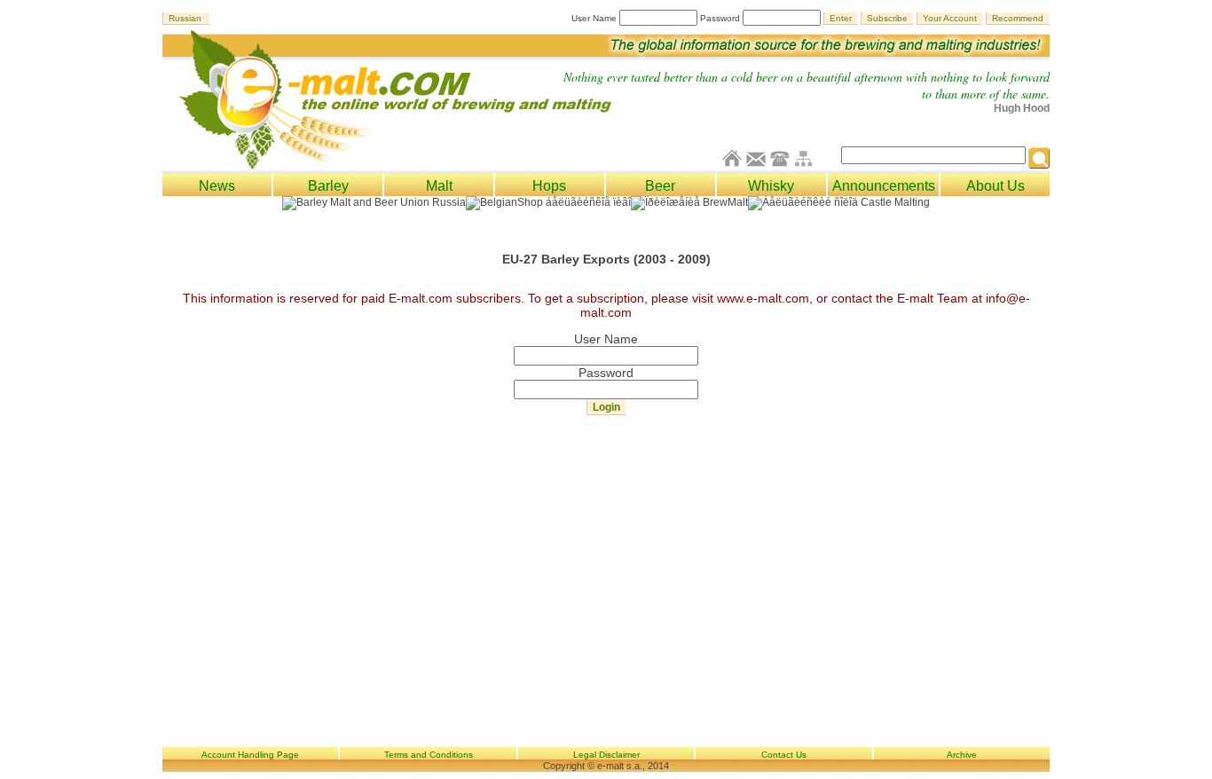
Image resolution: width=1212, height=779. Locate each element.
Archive (962, 754)
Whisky (771, 185)
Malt (439, 185)
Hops (549, 185)
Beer (660, 185)
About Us (995, 185)
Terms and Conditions (429, 754)
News (217, 185)
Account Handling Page (250, 754)
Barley (328, 185)
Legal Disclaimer (606, 754)
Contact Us (784, 754)
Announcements (884, 185)
